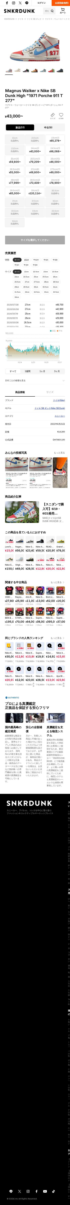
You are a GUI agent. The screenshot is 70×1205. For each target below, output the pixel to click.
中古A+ (36, 260)
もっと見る (59, 452)
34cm (17, 297)
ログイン (42, 3)
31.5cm (17, 292)
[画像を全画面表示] (35, 43)
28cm (46, 282)
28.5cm (56, 282)
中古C (17, 265)
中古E (35, 265)
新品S (26, 260)
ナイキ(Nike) (59, 400)
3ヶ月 (57, 371)
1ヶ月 (42, 371)
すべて (17, 260)
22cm (26, 272)
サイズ (50, 392)
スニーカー (60, 416)
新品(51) (20, 127)
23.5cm (55, 272)
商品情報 (20, 392)
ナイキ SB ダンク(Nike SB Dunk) (50, 408)
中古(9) (48, 127)
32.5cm (37, 292)
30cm (36, 287)
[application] (35, 349)
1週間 (27, 371)
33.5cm (56, 292)
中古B (55, 260)
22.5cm (36, 272)
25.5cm (45, 277)
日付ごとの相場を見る (15, 380)
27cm (27, 282)
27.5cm (37, 282)
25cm (36, 277)
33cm (46, 292)
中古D (26, 265)
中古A (46, 260)
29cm (17, 287)
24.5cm (26, 277)
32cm (27, 292)
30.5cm (45, 287)
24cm (17, 277)
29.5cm (26, 287)
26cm (55, 277)
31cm (55, 287)
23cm (45, 272)
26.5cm (17, 282)
